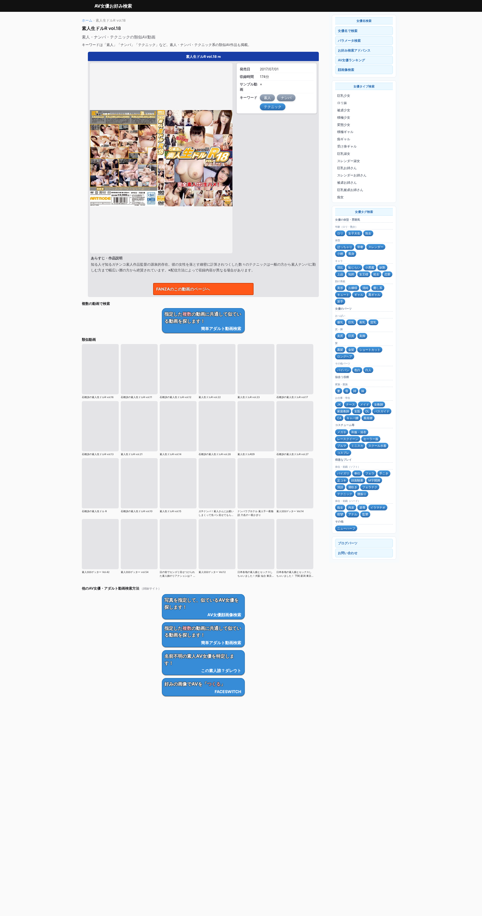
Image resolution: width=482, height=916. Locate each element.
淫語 (340, 487)
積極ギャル (345, 132)
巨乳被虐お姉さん (350, 190)
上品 (340, 274)
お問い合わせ (347, 553)
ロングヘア (344, 356)
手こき (383, 473)
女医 (357, 411)
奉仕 (357, 473)
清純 (365, 288)
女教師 (378, 404)
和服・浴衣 (358, 432)
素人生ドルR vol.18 (203, 56)
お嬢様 (352, 288)
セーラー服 (370, 439)
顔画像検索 (346, 70)
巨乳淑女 (343, 154)
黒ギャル (374, 295)
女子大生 (354, 233)
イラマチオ (377, 507)
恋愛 (387, 274)
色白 (357, 370)
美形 (340, 288)
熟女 (368, 233)
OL (367, 411)
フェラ (369, 473)
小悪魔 (369, 267)
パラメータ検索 (349, 40)
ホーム (87, 20)
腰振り (361, 494)
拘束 (351, 507)
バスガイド (381, 411)
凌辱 (362, 507)
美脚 (362, 336)
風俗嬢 (368, 418)
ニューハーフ (346, 528)
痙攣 (340, 514)
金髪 (351, 350)
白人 (368, 370)
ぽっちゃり (344, 247)
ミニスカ (357, 446)
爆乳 (340, 322)
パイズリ (343, 473)
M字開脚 (374, 480)
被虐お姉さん (347, 182)
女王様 (363, 274)
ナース (350, 404)
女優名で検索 (347, 31)
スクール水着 (377, 446)
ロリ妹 (342, 103)
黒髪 (340, 350)
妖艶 (382, 267)
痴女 (340, 197)
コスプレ (343, 453)
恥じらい (354, 267)
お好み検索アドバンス (354, 50)
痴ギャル (343, 139)
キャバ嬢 (352, 418)
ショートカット (369, 350)
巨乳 (351, 322)
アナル (352, 514)
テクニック (344, 494)
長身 (351, 254)
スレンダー (375, 247)
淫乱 (340, 267)
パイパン (343, 370)
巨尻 (351, 336)
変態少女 (343, 125)
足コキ (341, 480)
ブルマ (341, 446)
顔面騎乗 (357, 480)
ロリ (340, 233)
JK (339, 404)
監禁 (365, 514)
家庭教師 (343, 411)
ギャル (358, 295)
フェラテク (369, 487)
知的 (351, 274)
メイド (364, 404)
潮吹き (352, 487)
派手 (340, 301)
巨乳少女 (343, 95)
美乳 (362, 322)
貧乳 (373, 322)
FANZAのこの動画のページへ (183, 289)
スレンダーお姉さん (352, 175)
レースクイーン (347, 439)
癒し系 (377, 288)
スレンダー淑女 (348, 161)
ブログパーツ (347, 543)
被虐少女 (343, 110)
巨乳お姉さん (347, 168)
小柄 (340, 254)
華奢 (360, 247)
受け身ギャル (347, 146)
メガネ (341, 432)
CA (339, 418)
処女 (376, 274)
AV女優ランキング (351, 60)
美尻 (340, 336)
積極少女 (343, 117)
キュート (343, 295)
